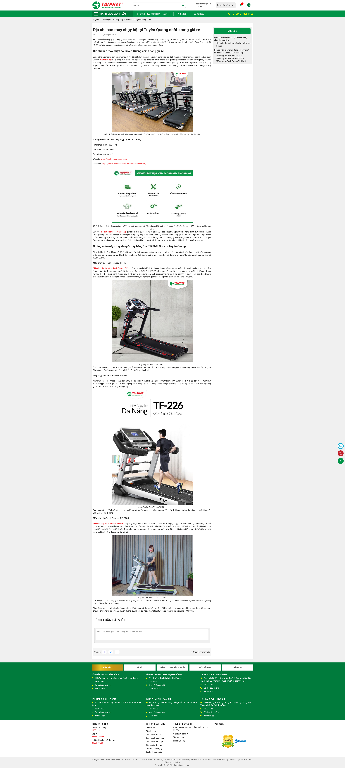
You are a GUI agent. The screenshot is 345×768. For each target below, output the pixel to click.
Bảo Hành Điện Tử (203, 4)
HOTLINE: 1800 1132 (241, 13)
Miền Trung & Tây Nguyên (172, 667)
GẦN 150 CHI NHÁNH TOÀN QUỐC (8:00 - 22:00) (190, 728)
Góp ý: (98, 735)
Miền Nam (237, 667)
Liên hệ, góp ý (179, 741)
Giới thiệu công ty (180, 734)
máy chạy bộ (105, 60)
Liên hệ (199, 7)
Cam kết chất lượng (154, 748)
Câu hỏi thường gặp (154, 752)
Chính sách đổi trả (153, 734)
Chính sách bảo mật (154, 741)
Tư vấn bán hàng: (99, 728)
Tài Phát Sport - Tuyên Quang (113, 232)
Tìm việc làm (178, 737)
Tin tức (183, 14)
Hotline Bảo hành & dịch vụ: (103, 741)
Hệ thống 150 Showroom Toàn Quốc (154, 14)
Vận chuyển (151, 731)
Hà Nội (140, 667)
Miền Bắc (107, 667)
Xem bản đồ (100, 688)
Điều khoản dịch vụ (154, 745)
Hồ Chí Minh (205, 667)
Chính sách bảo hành (155, 738)
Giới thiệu (200, 14)
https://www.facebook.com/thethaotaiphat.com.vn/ (124, 164)
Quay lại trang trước (201, 652)
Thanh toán (150, 727)
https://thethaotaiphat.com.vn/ (114, 159)
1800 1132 (99, 681)
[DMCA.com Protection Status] (228, 741)
